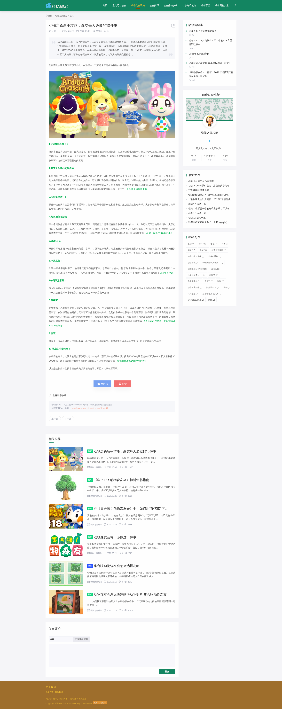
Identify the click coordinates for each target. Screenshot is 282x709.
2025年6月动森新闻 (198, 190)
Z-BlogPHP (62, 699)
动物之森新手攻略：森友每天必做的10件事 (125, 451)
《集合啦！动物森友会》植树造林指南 (121, 480)
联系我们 (59, 692)
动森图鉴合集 (222, 5)
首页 (105, 5)
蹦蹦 (220, 281)
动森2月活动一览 (197, 217)
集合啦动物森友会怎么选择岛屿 (117, 566)
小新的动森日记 (196, 275)
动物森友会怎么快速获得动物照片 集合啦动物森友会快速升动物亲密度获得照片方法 (155, 594)
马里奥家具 (194, 281)
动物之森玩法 (138, 5)
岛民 (211, 300)
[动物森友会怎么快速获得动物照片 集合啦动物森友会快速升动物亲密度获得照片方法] (66, 602)
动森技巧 (154, 5)
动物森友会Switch (197, 269)
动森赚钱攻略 (170, 5)
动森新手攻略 (59, 395)
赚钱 (214, 244)
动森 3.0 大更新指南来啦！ (202, 180)
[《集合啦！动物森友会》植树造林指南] (66, 487)
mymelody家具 (196, 300)
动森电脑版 (214, 256)
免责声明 (49, 692)
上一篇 (54, 418)
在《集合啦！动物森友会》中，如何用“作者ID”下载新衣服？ (137, 509)
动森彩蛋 (205, 5)
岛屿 (191, 244)
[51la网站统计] (100, 703)
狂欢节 (213, 275)
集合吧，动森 (119, 5)
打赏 (122, 384)
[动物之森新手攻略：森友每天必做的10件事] (66, 459)
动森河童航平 (195, 287)
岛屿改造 (193, 293)
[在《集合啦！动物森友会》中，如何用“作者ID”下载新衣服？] (66, 516)
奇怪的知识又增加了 (213, 262)
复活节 (208, 281)
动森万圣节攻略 (196, 256)
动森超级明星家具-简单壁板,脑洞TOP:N (208, 194)
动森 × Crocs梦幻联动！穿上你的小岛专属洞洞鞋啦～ (215, 185)
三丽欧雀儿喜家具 (212, 293)
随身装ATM (212, 287)
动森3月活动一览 (197, 213)
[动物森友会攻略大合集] (57, 5)
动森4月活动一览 (197, 203)
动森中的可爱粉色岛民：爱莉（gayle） (208, 222)
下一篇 (68, 418)
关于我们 (51, 687)
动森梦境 (193, 262)
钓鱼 (224, 244)
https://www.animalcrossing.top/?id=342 (89, 408)
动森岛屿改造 (189, 5)
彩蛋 (191, 250)
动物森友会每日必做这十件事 (115, 537)
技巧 (202, 244)
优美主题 (82, 699)
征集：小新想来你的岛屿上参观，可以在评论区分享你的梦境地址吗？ (223, 208)
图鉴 (203, 250)
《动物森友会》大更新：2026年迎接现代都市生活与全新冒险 (219, 199)
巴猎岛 (215, 269)
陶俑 (227, 287)
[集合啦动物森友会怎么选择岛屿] (66, 573)
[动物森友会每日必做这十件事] (66, 545)
